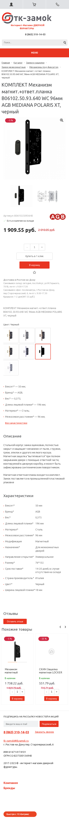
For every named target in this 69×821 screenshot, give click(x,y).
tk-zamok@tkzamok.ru (16, 740)
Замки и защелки (35, 62)
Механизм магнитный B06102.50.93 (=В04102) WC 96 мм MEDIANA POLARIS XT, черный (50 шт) (17, 671)
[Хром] (26, 335)
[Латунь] (10, 335)
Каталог (18, 62)
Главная (6, 62)
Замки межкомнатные (14, 67)
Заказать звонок (44, 732)
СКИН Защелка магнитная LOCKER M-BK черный (50, 671)
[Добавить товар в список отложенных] (34, 272)
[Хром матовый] (26, 351)
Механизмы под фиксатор (43, 67)
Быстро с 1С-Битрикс (18, 814)
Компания (11, 782)
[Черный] (43, 351)
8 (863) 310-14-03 (35, 34)
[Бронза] (43, 335)
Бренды (9, 788)
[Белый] (10, 367)
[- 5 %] (17, 651)
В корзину (34, 265)
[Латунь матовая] (10, 351)
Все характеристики (16, 423)
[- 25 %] (51, 651)
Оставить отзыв (15, 621)
